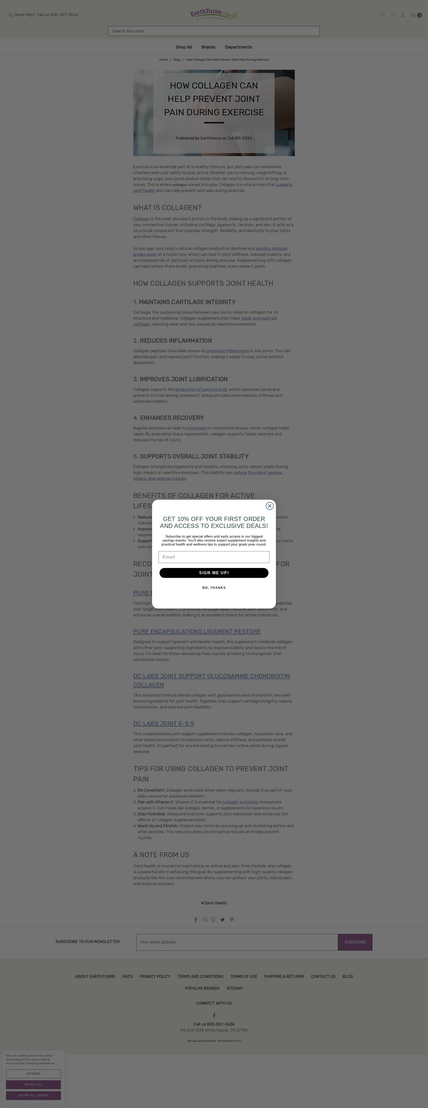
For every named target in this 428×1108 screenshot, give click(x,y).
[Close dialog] (269, 506)
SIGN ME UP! (214, 573)
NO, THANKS (214, 587)
